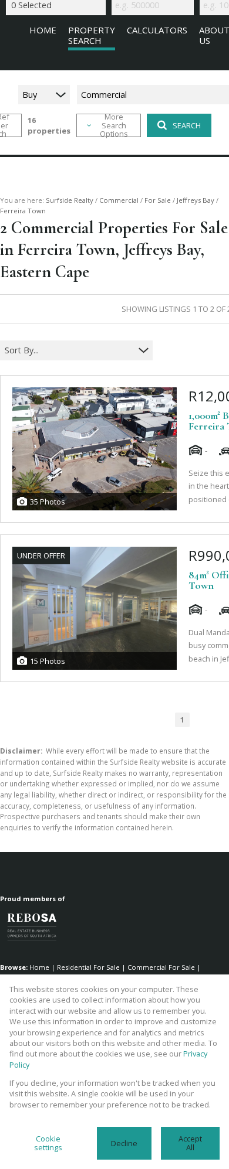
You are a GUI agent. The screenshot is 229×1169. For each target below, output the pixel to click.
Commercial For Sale (161, 967)
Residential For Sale (88, 967)
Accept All (190, 1143)
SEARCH (187, 125)
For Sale (157, 200)
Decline (124, 1143)
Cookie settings (48, 1143)
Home (39, 967)
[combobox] (69, 350)
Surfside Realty (69, 200)
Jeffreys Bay (195, 200)
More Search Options (114, 125)
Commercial (119, 200)
